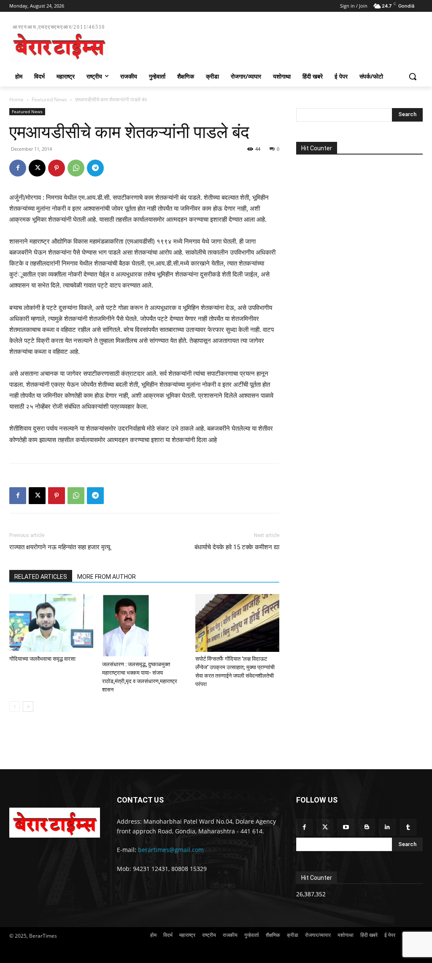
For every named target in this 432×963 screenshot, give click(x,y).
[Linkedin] (387, 827)
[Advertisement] (207, 41)
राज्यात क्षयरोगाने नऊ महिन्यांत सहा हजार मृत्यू (59, 547)
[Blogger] (367, 827)
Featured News (49, 99)
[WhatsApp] (76, 168)
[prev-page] (14, 706)
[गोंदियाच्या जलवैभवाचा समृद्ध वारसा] (51, 623)
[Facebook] (17, 168)
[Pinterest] (56, 168)
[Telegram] (95, 168)
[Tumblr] (408, 827)
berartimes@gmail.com (171, 850)
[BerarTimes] (54, 823)
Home (16, 99)
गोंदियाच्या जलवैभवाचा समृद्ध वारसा (42, 659)
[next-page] (28, 706)
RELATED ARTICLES (40, 576)
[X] (37, 168)
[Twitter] (325, 827)
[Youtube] (346, 827)
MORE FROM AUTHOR (106, 576)
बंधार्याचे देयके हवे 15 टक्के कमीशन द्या (236, 547)
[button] (412, 76)
